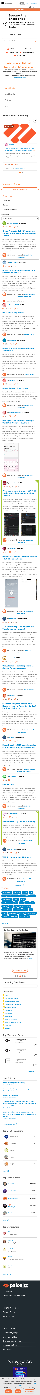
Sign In (28, 3)
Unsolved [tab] (6, 203)
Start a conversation (20, 192)
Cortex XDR (24, 898)
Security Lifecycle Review (13, 1024)
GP (32, 905)
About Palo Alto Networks (14, 1298)
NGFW (5, 908)
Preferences (29, 1391)
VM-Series (17, 912)
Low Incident (8, 786)
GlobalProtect (7, 894)
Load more (18, 887)
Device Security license (13, 315)
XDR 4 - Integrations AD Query (16, 859)
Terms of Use (8, 1318)
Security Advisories (11, 1021)
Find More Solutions (9, 1126)
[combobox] (19, 43)
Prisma (5, 919)
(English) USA (35, 7)
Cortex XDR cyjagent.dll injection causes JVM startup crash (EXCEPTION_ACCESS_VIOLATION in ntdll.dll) (19, 1117)
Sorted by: (5, 216)
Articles (8, 102)
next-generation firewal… (10, 898)
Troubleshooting (7, 905)
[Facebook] (29, 1364)
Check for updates (20, 973)
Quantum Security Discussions (11, 1093)
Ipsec (27, 905)
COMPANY (8, 1294)
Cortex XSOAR (24, 919)
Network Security (24, 908)
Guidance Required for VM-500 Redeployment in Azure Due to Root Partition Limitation (19, 708)
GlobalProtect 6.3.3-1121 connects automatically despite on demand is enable (19, 235)
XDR (11, 908)
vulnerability (12, 915)
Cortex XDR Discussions (9, 1099)
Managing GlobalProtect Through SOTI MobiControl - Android (18, 424)
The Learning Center (11, 1000)
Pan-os (25, 894)
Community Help (10, 1339)
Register (22, 3)
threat (4, 915)
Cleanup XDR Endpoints (10, 1097)
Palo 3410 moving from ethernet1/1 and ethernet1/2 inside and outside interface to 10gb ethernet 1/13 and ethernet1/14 (19, 1106)
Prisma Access (7, 912)
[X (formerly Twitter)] (10, 1364)
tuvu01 (11, 147)
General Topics (29, 337)
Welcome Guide (20, 80)
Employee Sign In (34, 3)
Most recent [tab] (7, 198)
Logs (21, 905)
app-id (25, 912)
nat (31, 912)
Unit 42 (7, 1030)
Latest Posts (10, 90)
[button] (8, 1391)
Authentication (31, 915)
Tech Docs (8, 1012)
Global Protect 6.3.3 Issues (15, 390)
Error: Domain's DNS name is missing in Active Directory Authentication (19, 748)
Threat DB (8, 1027)
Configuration (7, 901)
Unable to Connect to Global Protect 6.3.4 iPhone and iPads (19, 560)
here (30, 960)
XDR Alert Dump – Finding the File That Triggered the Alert (18, 630)
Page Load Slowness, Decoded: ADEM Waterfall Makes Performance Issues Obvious (21, 25)
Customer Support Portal (13, 1006)
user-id (16, 901)
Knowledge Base (10, 1347)
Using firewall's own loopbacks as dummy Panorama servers (18, 669)
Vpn (31, 894)
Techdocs (7, 1351)
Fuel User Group (10, 1009)
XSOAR (21, 915)
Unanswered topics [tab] (10, 212)
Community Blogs (20, 170)
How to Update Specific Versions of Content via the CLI (19, 274)
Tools (6, 997)
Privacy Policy (9, 1314)
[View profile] (4, 225)
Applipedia (8, 1018)
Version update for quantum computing (16, 1091)
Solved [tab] (5, 207)
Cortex (32, 898)
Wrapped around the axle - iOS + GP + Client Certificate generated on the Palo (19, 495)
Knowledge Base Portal (12, 1003)
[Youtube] (16, 1364)
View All (3, 925)
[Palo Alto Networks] (20, 1288)
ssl (16, 908)
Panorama (17, 894)
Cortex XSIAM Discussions (10, 1087)
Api (16, 905)
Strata (22, 901)
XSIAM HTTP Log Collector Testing (19, 824)
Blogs (7, 108)
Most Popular (10, 96)
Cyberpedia (8, 1015)
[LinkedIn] (22, 1364)
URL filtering (13, 919)
